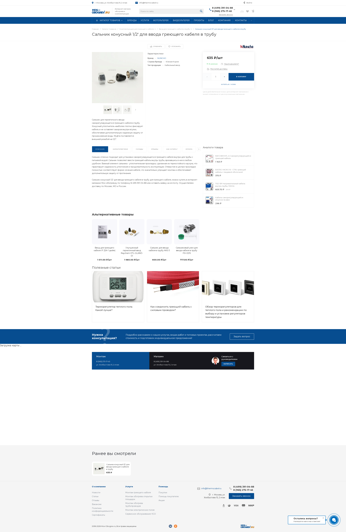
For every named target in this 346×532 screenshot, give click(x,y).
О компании (99, 486)
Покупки (163, 492)
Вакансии (96, 504)
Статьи (95, 496)
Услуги (129, 486)
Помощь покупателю (169, 496)
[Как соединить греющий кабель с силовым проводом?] (173, 286)
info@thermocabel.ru (148, 3)
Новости (96, 492)
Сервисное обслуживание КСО (140, 514)
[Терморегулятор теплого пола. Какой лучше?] (118, 286)
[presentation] (135, 109)
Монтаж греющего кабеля (138, 492)
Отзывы (95, 500)
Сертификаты (98, 515)
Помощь (163, 486)
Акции (162, 500)
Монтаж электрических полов (139, 510)
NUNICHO (161, 58)
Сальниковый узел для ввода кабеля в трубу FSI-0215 (187, 250)
